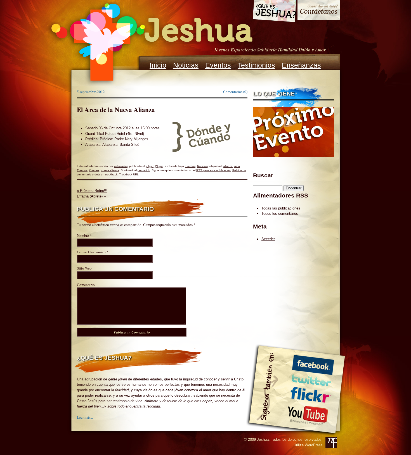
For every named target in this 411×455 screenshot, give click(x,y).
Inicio (158, 65)
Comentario (86, 284)
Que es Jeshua (274, 12)
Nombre (83, 235)
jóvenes (94, 170)
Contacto (318, 11)
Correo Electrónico (91, 251)
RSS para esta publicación (213, 170)
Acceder (268, 239)
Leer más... (85, 417)
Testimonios (256, 65)
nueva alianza (110, 170)
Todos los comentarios (279, 213)
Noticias (186, 65)
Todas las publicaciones (280, 208)
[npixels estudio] (331, 442)
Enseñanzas (301, 65)
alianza (228, 166)
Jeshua (151, 43)
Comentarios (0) (235, 91)
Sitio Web (84, 268)
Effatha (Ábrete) (91, 196)
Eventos (218, 65)
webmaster (120, 166)
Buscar (263, 175)
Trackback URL (129, 174)
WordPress (314, 445)
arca (237, 166)
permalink (144, 170)
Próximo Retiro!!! (92, 191)
